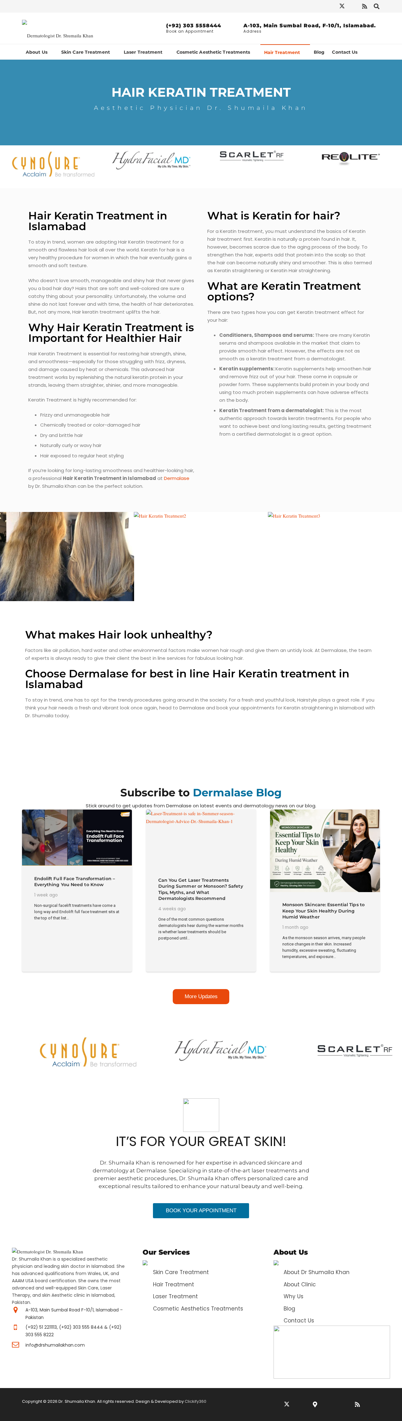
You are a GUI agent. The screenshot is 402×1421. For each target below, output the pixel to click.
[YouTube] (319, 6)
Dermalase (176, 478)
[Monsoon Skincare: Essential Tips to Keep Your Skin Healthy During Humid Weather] (325, 851)
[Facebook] (296, 6)
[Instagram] (308, 6)
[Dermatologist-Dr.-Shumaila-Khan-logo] (57, 28)
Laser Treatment (175, 1296)
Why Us (293, 1296)
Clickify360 (195, 1401)
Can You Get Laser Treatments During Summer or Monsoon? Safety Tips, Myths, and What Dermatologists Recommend (200, 889)
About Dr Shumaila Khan (317, 1272)
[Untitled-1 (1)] (332, 1352)
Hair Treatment (173, 1284)
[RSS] (364, 6)
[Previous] (8, 1052)
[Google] (353, 6)
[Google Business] (315, 1404)
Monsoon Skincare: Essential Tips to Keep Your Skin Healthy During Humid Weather (323, 911)
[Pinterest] (330, 6)
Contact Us (299, 1320)
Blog (289, 1308)
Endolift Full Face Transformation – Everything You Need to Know (74, 882)
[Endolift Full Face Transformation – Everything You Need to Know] (77, 838)
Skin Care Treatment (181, 1272)
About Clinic (300, 1284)
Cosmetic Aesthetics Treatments (198, 1308)
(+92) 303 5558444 (193, 26)
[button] (376, 6)
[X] (342, 6)
